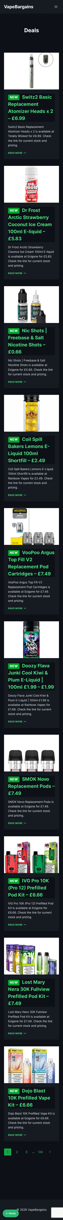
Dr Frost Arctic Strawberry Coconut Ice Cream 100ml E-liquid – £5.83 (30, 224)
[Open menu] (56, 6)
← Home (11, 1213)
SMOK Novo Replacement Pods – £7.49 (31, 786)
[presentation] (31, 71)
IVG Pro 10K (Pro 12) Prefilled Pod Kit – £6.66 (28, 888)
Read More (17, 153)
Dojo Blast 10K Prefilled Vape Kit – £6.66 (29, 1098)
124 (40, 1152)
